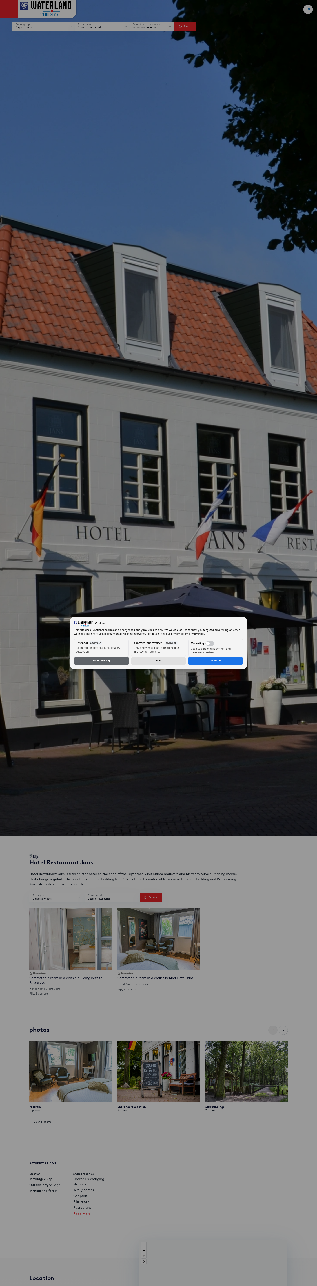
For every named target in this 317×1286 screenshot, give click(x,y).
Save (158, 661)
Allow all (215, 661)
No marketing (101, 661)
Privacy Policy (197, 634)
